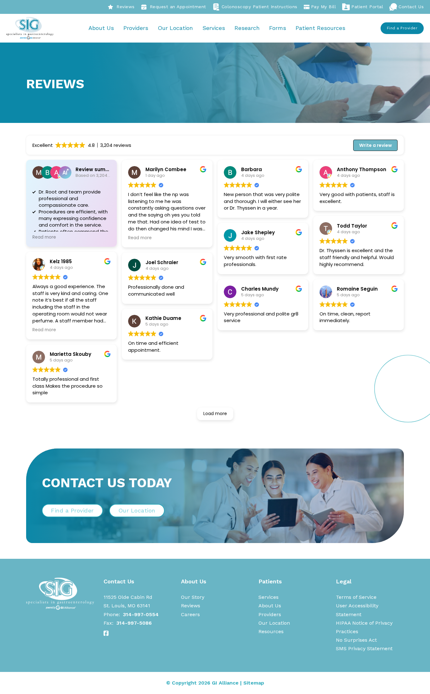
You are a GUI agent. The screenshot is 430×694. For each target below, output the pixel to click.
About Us (101, 28)
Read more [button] (44, 237)
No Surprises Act (356, 640)
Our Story (192, 597)
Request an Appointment (178, 6)
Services (213, 28)
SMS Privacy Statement (364, 648)
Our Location (175, 28)
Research (247, 28)
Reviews (125, 6)
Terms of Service (356, 597)
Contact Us (411, 6)
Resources (271, 631)
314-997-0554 (141, 614)
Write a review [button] (375, 145)
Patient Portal (367, 6)
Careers (190, 614)
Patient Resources (320, 28)
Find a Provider (402, 28)
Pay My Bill (323, 6)
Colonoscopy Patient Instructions (259, 6)
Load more (215, 413)
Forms (277, 28)
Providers (135, 28)
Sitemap (253, 683)
